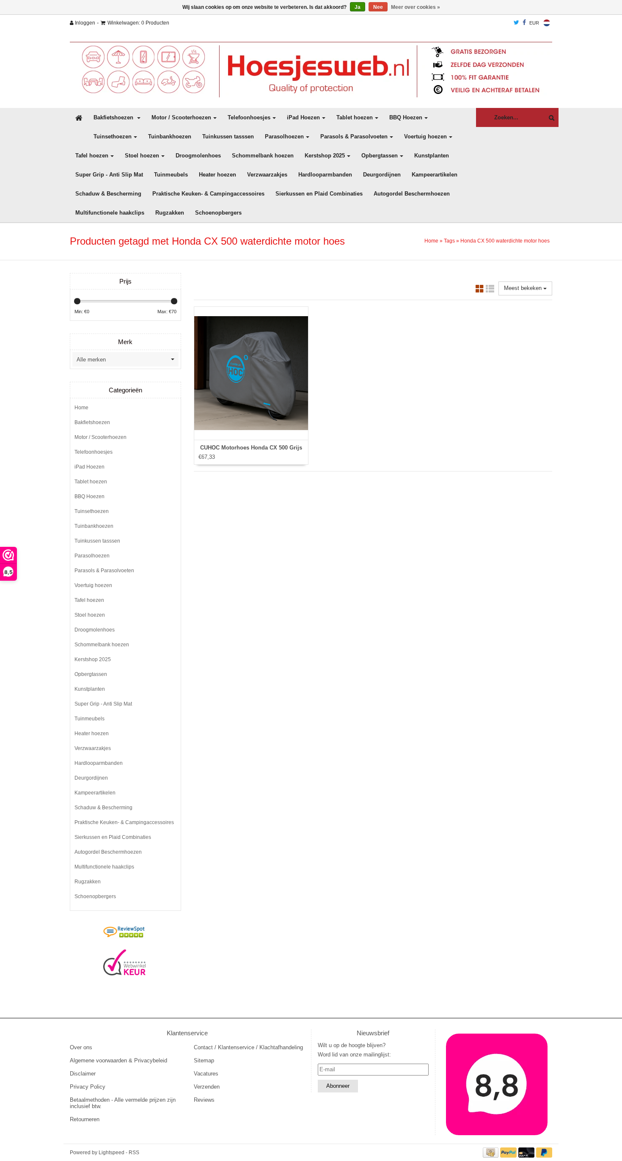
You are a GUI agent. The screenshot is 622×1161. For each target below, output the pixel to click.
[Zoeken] (549, 117)
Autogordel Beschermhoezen (412, 193)
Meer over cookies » (415, 7)
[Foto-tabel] (480, 290)
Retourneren (84, 1119)
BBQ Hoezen (405, 117)
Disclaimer (83, 1073)
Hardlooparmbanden (325, 174)
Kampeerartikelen (434, 174)
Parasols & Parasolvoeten (354, 136)
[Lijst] (490, 290)
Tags (449, 241)
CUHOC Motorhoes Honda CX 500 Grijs (251, 447)
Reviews (204, 1100)
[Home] (311, 69)
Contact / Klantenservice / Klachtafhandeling (248, 1047)
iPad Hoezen (303, 117)
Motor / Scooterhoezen (181, 117)
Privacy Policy (87, 1087)
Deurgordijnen (382, 174)
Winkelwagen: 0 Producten (138, 23)
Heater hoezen (217, 174)
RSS (134, 1152)
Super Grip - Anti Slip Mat (109, 174)
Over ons (81, 1047)
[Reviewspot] (124, 932)
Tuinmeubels (171, 174)
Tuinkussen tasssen (228, 136)
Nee (378, 7)
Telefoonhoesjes (249, 117)
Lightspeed (111, 1152)
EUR (534, 22)
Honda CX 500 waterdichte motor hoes (505, 241)
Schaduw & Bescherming (108, 193)
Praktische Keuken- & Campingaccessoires (208, 193)
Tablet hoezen (354, 117)
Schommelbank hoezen (263, 155)
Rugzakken (169, 213)
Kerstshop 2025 (325, 155)
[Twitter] (516, 22)
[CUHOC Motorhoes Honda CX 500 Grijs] (251, 373)
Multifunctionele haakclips (109, 213)
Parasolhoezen (284, 136)
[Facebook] (524, 22)
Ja (358, 7)
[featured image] (497, 1084)
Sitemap (204, 1060)
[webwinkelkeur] (124, 962)
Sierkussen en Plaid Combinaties (319, 193)
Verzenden (207, 1087)
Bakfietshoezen (114, 117)
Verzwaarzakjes (267, 174)
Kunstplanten (431, 155)
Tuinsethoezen (113, 136)
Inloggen (84, 23)
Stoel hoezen (142, 155)
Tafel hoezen (91, 155)
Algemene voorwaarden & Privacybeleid (118, 1060)
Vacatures (206, 1073)
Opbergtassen (379, 155)
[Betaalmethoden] (492, 1152)
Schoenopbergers (218, 213)
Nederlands (546, 22)
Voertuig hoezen (425, 136)
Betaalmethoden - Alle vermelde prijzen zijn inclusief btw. (123, 1103)
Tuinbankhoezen (169, 136)
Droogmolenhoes (198, 155)
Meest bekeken (523, 288)
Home (431, 241)
